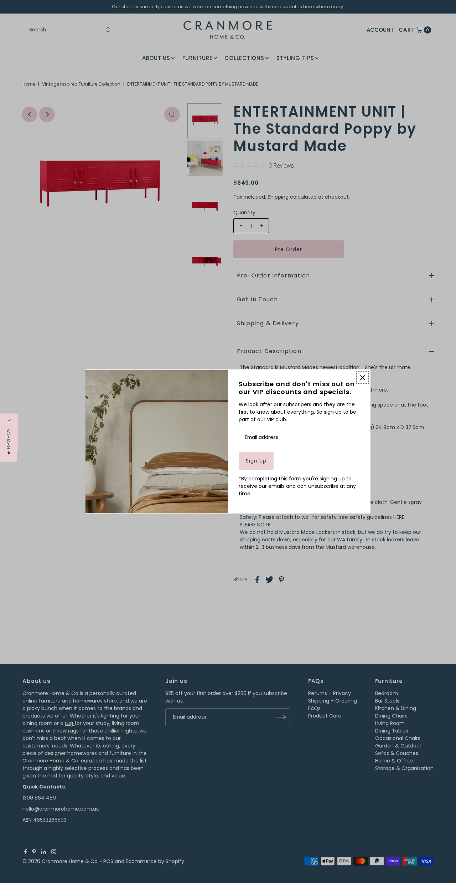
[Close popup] (362, 377)
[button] (8, 441)
